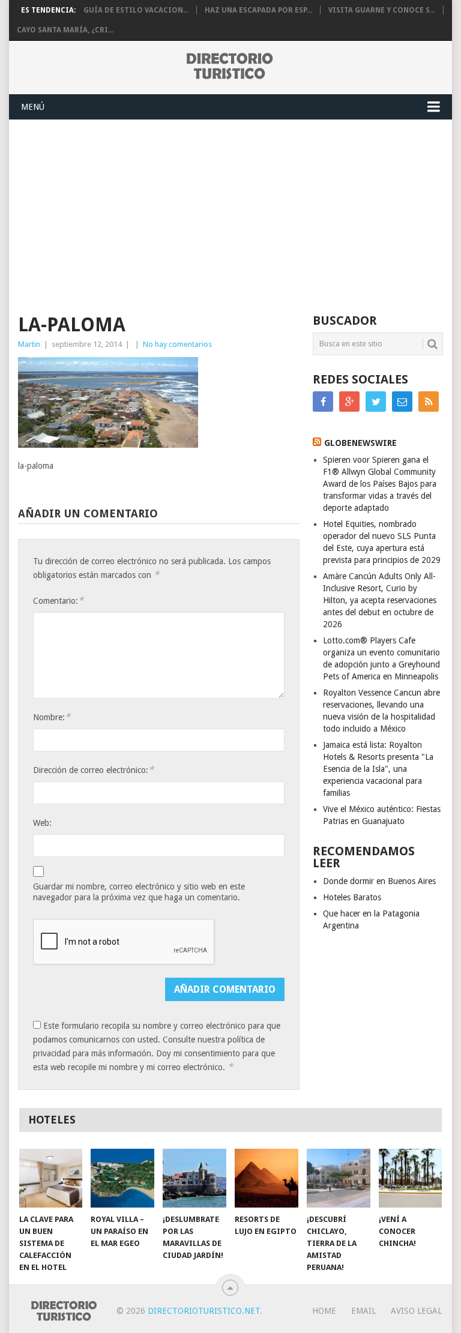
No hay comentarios (177, 344)
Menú (32, 107)
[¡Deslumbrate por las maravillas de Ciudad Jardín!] (194, 1178)
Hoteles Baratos (352, 897)
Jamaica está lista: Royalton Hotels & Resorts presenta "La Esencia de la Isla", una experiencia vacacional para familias (378, 769)
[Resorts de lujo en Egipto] (266, 1178)
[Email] (402, 401)
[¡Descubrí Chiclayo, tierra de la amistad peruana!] (338, 1178)
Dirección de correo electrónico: (93, 769)
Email (363, 1311)
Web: (42, 823)
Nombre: (51, 717)
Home (324, 1311)
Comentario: (58, 600)
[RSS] (428, 401)
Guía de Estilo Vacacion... (135, 10)
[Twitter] (376, 401)
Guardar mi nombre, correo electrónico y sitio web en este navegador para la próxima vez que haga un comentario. (139, 892)
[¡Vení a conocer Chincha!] (410, 1178)
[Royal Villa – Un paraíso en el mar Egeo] (122, 1178)
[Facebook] (323, 401)
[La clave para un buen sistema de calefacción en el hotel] (51, 1178)
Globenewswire (360, 443)
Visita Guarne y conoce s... (381, 10)
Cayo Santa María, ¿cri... (65, 30)
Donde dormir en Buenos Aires (379, 881)
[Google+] (349, 401)
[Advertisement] (230, 210)
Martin (29, 344)
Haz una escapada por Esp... (258, 10)
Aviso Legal (416, 1311)
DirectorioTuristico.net (204, 1311)
